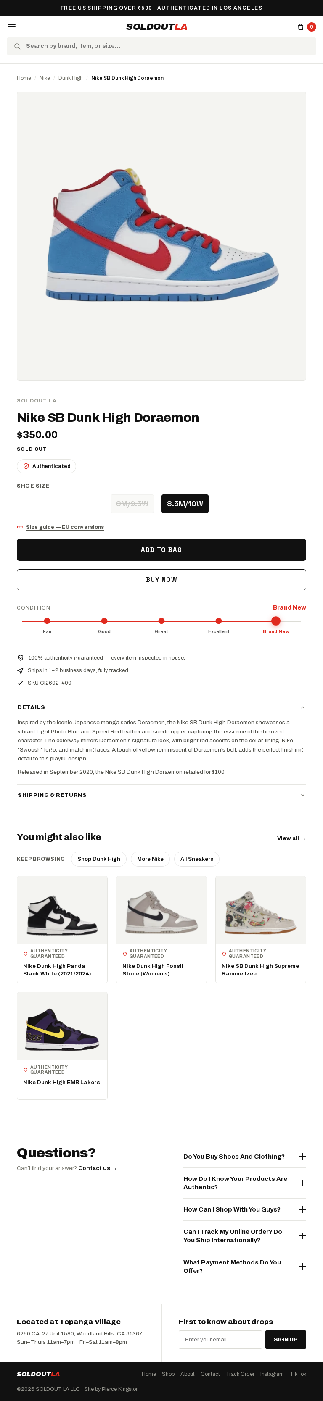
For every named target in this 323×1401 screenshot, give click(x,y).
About (187, 1374)
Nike (45, 78)
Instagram (272, 1374)
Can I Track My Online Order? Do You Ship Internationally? (232, 1235)
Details (31, 707)
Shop (168, 1374)
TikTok (298, 1374)
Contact (210, 1374)
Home (24, 78)
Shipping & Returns (52, 795)
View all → (291, 838)
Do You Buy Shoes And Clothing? (234, 1156)
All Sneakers (196, 859)
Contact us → (97, 1168)
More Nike (150, 859)
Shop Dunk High (98, 859)
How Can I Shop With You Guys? (232, 1209)
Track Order (240, 1374)
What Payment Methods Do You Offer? (232, 1266)
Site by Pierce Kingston (111, 1389)
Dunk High (70, 78)
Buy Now (161, 580)
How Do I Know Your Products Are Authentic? (235, 1183)
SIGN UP (286, 1340)
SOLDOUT (157, 27)
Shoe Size (33, 486)
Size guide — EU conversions (65, 527)
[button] (12, 27)
